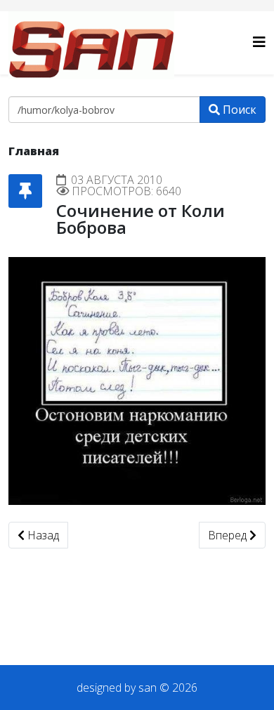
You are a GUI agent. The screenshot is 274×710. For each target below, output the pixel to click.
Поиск (238, 109)
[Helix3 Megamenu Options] (259, 41)
